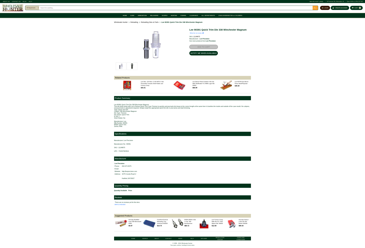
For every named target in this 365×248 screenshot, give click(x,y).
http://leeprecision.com (129, 171)
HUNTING (174, 15)
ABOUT (156, 238)
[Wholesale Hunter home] (12, 7)
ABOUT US (6, 1)
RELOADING (154, 15)
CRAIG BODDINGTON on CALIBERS (230, 15)
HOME (125, 15)
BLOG (24, 1)
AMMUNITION (142, 15)
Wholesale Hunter (121, 22)
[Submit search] (315, 8)
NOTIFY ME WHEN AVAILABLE (203, 53)
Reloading (134, 22)
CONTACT (168, 238)
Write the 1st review (196, 33)
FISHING (183, 15)
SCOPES (164, 15)
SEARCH (145, 238)
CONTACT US (16, 1)
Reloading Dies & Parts (150, 22)
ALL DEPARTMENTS (208, 15)
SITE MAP (204, 238)
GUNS (132, 15)
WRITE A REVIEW (120, 204)
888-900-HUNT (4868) (316, 1)
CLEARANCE (194, 15)
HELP (30, 1)
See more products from (202, 41)
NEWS (180, 238)
